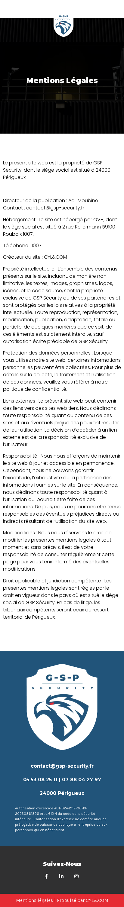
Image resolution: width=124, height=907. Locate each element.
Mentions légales (34, 900)
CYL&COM (97, 900)
